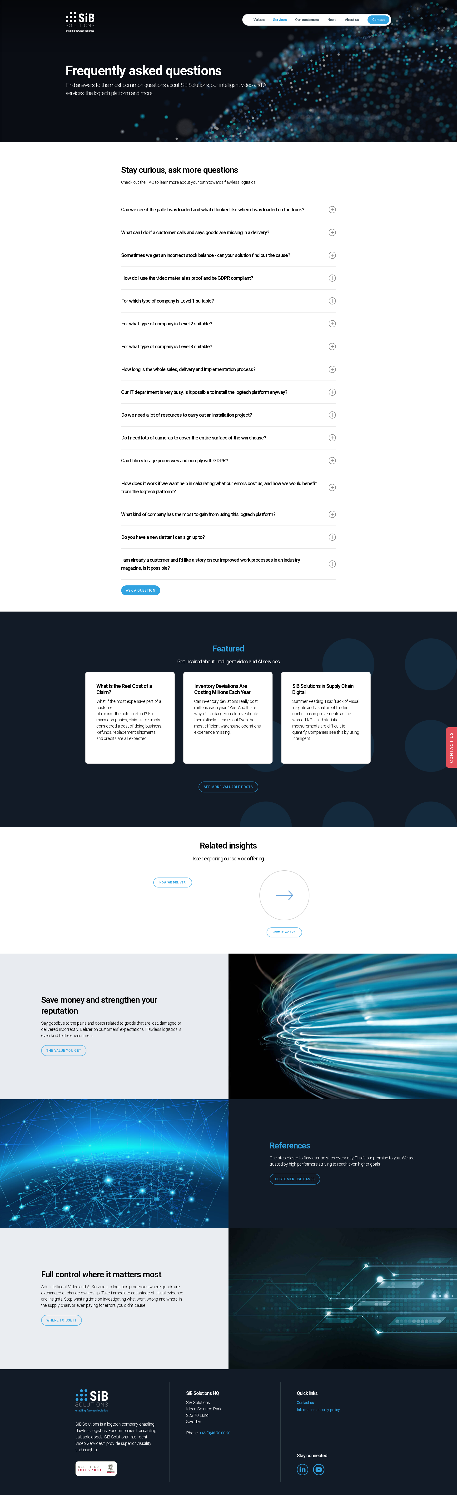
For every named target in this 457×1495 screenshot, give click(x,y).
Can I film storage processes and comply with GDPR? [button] (174, 460)
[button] (140, 590)
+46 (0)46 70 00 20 (214, 1433)
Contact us (305, 1402)
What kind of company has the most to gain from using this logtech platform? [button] (198, 514)
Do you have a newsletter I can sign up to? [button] (163, 537)
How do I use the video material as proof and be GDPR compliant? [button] (187, 278)
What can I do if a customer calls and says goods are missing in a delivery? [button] (195, 232)
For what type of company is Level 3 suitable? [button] (166, 346)
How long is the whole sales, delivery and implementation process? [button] (188, 369)
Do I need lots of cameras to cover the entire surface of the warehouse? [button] (193, 438)
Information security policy (318, 1410)
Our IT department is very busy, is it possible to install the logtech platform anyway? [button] (204, 392)
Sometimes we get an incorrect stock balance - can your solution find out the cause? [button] (205, 255)
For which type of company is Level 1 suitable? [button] (167, 301)
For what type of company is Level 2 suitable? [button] (166, 324)
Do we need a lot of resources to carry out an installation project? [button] (186, 415)
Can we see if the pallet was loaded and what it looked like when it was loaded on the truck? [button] (212, 209)
